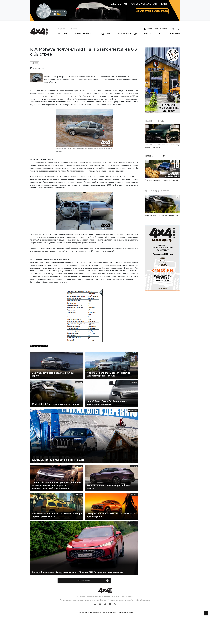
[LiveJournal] (46, 346)
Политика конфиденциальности (89, 612)
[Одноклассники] (34, 346)
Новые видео (157, 156)
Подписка (62, 29)
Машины (34, 63)
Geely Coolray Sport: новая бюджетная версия (162, 215)
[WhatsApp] (43, 346)
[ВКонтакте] (31, 346)
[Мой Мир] (37, 346)
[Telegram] (40, 346)
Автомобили (132, 410)
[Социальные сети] (173, 29)
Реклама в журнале (125, 612)
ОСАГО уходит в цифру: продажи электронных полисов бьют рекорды (159, 146)
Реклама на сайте (109, 612)
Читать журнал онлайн (156, 29)
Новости (79, 354)
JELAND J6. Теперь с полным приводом (160, 180)
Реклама (74, 29)
